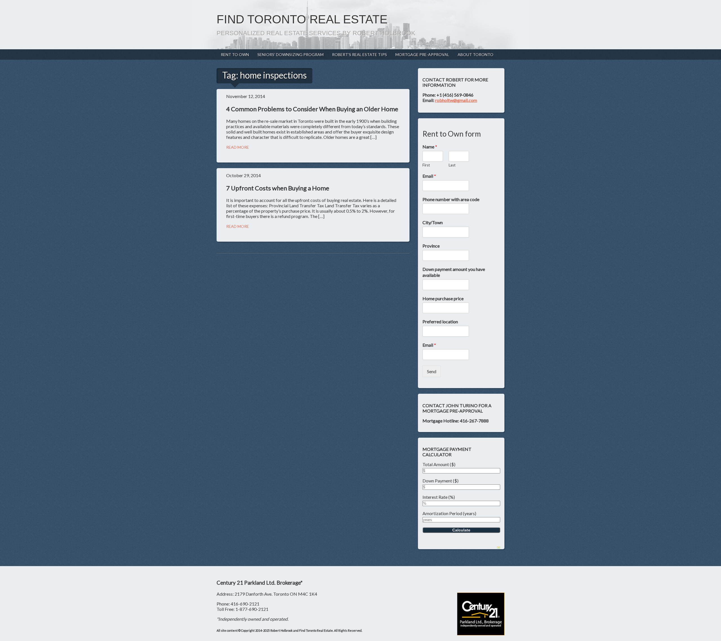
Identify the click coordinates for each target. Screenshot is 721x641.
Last (452, 165)
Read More (237, 147)
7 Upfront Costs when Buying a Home (277, 188)
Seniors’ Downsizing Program (290, 54)
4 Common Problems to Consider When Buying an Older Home (312, 109)
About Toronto (475, 54)
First (426, 165)
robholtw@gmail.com (456, 100)
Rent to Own (235, 54)
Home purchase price (443, 298)
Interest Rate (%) (438, 497)
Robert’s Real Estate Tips (359, 54)
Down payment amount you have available (453, 272)
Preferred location (440, 321)
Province (431, 245)
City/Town (432, 222)
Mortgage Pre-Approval (422, 54)
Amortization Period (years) (449, 513)
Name (429, 146)
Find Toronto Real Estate (302, 19)
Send (431, 371)
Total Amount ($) (438, 464)
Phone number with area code (450, 199)
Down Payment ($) (440, 480)
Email (429, 176)
